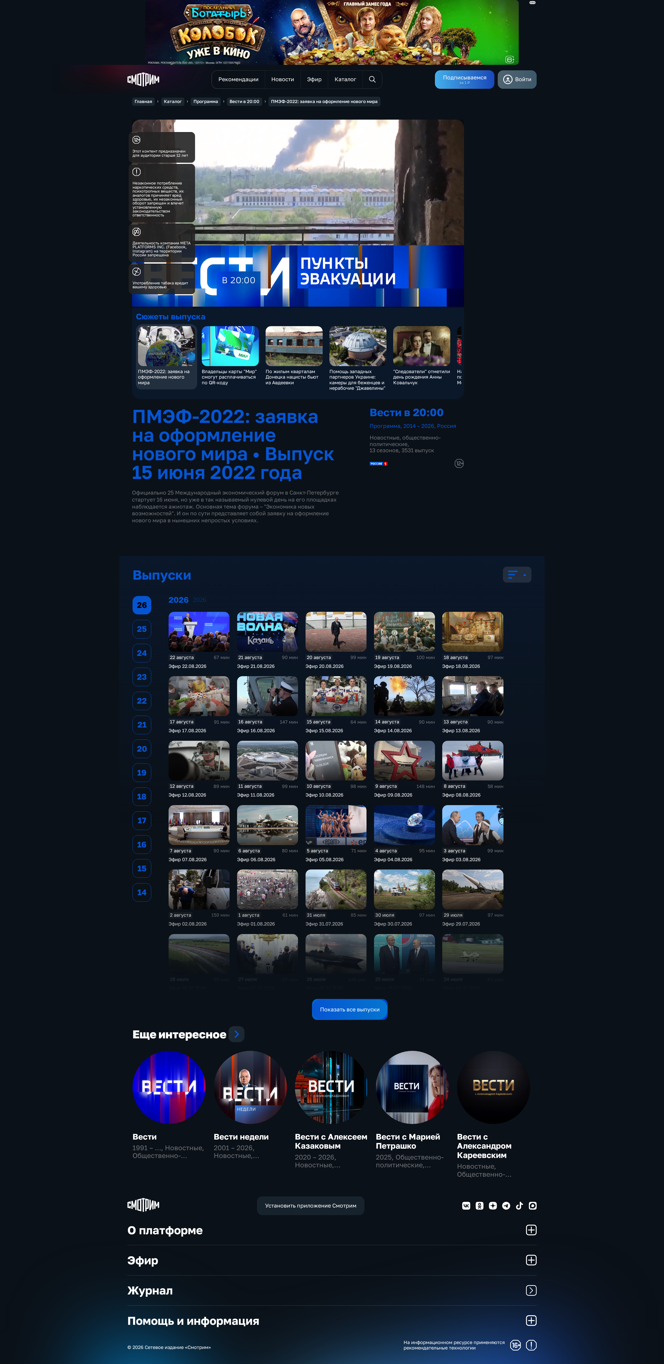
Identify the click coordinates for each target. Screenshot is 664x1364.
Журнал (150, 1290)
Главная (143, 101)
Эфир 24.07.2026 (461, 988)
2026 (199, 600)
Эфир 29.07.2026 (461, 924)
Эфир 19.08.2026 (393, 666)
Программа (205, 101)
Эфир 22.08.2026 (187, 666)
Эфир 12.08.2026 (187, 795)
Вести (145, 1136)
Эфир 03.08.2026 (461, 859)
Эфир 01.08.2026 (256, 924)
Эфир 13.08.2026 (461, 730)
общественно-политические (405, 440)
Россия (446, 426)
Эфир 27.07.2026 (256, 988)
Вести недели (241, 1136)
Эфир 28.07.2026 (187, 988)
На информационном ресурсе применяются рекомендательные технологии (454, 1345)
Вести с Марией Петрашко (408, 1141)
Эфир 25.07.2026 (393, 988)
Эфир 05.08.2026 (325, 859)
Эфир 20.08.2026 (325, 666)
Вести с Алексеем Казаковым (331, 1141)
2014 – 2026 (418, 426)
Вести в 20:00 (244, 101)
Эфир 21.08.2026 (256, 666)
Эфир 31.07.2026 (324, 924)
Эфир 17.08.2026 (187, 730)
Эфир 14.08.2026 (393, 730)
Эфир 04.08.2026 (393, 859)
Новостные (384, 437)
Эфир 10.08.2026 (324, 795)
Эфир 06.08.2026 (256, 859)
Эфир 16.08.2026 (256, 730)
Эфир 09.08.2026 (393, 795)
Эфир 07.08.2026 (188, 859)
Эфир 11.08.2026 (255, 795)
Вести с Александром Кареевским (484, 1146)
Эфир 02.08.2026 (188, 924)
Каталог (173, 101)
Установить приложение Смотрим (310, 1205)
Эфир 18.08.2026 (461, 666)
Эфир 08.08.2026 (461, 795)
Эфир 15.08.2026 (324, 730)
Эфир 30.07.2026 (393, 924)
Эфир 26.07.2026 (324, 988)
